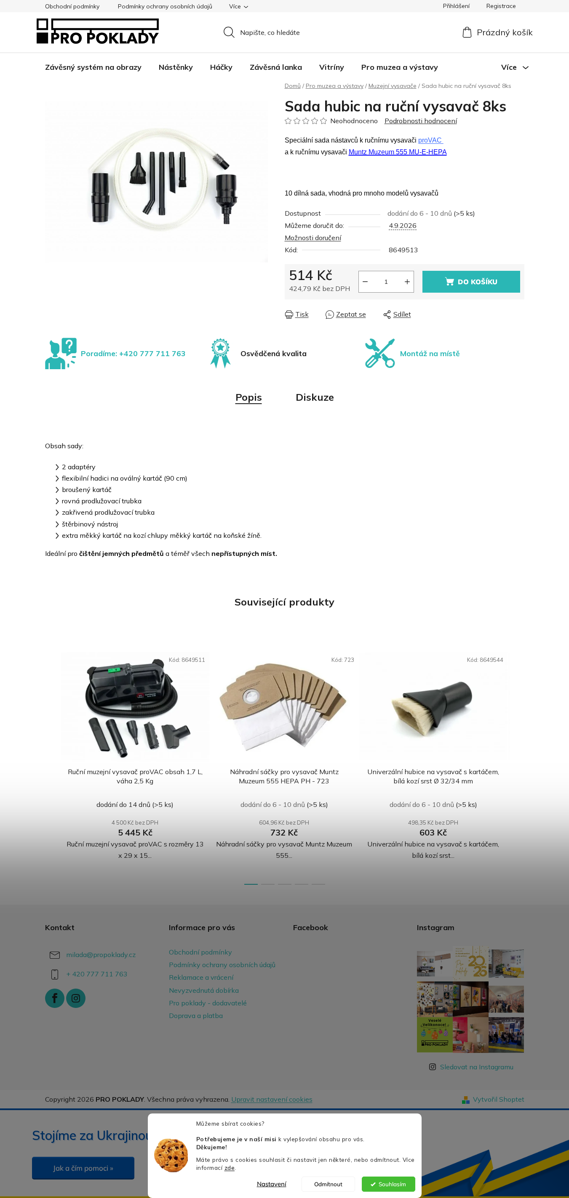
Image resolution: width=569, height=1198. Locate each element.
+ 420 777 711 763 (97, 974)
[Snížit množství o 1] (365, 281)
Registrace (501, 6)
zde (229, 1167)
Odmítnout (328, 1183)
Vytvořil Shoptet (498, 1099)
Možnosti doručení (313, 237)
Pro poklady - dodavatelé (208, 1003)
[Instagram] (75, 998)
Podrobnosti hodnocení (421, 120)
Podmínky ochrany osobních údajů (165, 6)
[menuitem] (93, 67)
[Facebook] (54, 998)
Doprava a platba (196, 1015)
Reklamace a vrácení (201, 977)
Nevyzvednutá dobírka (204, 990)
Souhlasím (392, 1183)
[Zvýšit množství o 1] (407, 281)
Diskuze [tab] (315, 397)
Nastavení (271, 1184)
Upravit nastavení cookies (272, 1099)
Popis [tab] (248, 397)
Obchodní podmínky (72, 6)
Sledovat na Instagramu (476, 1067)
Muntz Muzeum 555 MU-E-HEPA (398, 152)
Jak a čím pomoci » (83, 1168)
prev (52, 765)
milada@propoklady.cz (101, 954)
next (517, 765)
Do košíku (477, 282)
